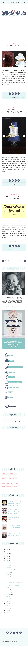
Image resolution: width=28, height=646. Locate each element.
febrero (9, 594)
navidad (16, 483)
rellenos (15, 486)
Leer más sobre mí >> (11, 306)
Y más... (3, 481)
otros (3, 488)
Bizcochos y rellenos (6, 478)
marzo (8, 592)
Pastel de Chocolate (14, 46)
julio (8, 574)
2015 (7, 601)
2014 (7, 603)
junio (8, 576)
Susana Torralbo (11, 639)
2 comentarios (8, 249)
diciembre (9, 563)
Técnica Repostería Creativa (14, 194)
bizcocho (9, 486)
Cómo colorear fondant (14, 198)
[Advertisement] (14, 32)
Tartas (14, 43)
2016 (7, 599)
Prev (4, 59)
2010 (7, 612)
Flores (3, 486)
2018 (7, 558)
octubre (9, 567)
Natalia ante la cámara (7, 483)
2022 (7, 549)
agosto (9, 572)
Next (24, 59)
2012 (7, 608)
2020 (7, 553)
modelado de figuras (11, 473)
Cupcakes (9, 481)
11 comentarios (7, 97)
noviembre (10, 565)
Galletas (15, 478)
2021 (7, 551)
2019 (7, 556)
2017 (7, 560)
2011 (7, 610)
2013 (7, 605)
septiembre (10, 570)
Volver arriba (21, 644)
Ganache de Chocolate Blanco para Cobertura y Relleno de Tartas (14, 503)
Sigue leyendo (14, 88)
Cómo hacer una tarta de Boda (14, 111)
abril (8, 589)
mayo (8, 587)
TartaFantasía (21, 97)
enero (8, 596)
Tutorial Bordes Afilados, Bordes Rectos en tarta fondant (14, 511)
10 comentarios (7, 184)
